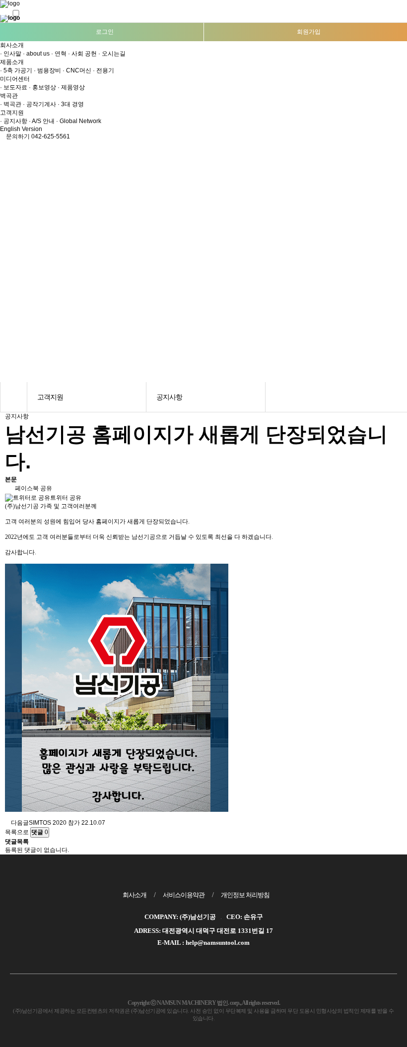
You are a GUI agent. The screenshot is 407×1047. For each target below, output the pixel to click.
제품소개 (12, 62)
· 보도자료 (13, 87)
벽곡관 (9, 95)
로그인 (104, 31)
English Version (22, 129)
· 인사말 (10, 53)
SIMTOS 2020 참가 (54, 822)
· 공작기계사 (39, 104)
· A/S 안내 (42, 121)
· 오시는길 (112, 53)
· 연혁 (59, 53)
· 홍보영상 (42, 87)
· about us (36, 53)
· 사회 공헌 (82, 53)
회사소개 (12, 45)
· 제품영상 (71, 87)
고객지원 (12, 112)
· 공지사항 (13, 121)
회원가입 (308, 31)
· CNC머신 (77, 70)
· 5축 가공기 (16, 70)
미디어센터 (15, 78)
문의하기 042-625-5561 (37, 136)
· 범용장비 (47, 70)
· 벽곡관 (10, 104)
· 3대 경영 (71, 104)
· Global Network (78, 121)
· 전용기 (103, 70)
